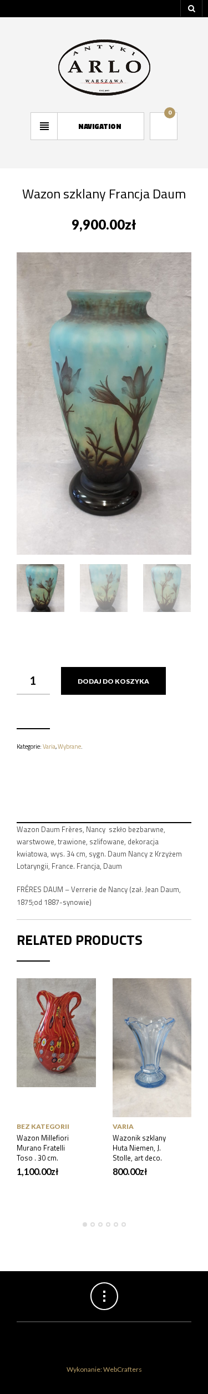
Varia (49, 746)
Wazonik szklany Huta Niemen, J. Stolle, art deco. (139, 1147)
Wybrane (69, 746)
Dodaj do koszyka (113, 681)
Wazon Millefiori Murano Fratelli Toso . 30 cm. (43, 1147)
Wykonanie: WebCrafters (104, 1369)
